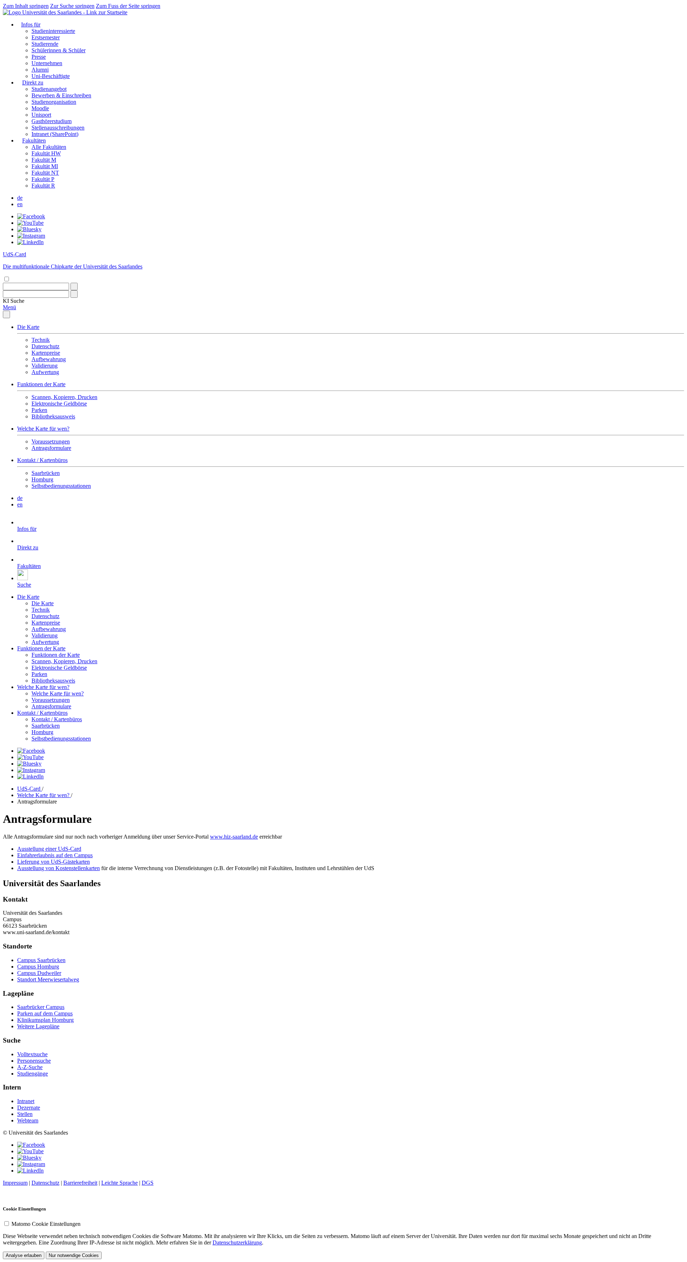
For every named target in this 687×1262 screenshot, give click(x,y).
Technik (40, 340)
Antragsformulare (51, 448)
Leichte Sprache (119, 1183)
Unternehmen (46, 63)
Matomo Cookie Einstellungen (46, 1224)
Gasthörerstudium (51, 121)
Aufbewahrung (48, 359)
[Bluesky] (29, 229)
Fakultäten (34, 140)
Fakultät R (43, 186)
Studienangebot (49, 89)
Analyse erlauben (24, 1255)
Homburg (42, 479)
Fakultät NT (45, 173)
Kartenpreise (45, 353)
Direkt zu (32, 82)
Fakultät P (42, 179)
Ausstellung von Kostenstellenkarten (58, 868)
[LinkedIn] (30, 242)
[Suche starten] (74, 286)
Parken (39, 410)
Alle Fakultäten (48, 147)
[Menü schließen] (6, 314)
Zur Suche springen (72, 6)
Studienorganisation (53, 102)
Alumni (40, 70)
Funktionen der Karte (41, 384)
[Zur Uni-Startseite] (65, 12)
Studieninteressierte (53, 31)
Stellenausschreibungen (57, 128)
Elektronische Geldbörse (59, 404)
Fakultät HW (46, 153)
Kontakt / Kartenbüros (42, 460)
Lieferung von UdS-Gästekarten (53, 862)
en (20, 204)
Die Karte (28, 327)
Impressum (15, 1183)
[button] (13, 301)
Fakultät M (43, 160)
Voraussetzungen (50, 441)
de (20, 198)
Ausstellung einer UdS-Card (49, 849)
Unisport (41, 115)
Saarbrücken (45, 473)
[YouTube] (30, 223)
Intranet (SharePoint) (54, 134)
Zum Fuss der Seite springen (128, 6)
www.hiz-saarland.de (234, 837)
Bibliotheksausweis (53, 416)
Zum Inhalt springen (26, 6)
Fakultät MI (44, 166)
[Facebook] (31, 216)
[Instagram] (31, 236)
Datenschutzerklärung (237, 1242)
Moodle (40, 108)
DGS (148, 1183)
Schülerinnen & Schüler (58, 50)
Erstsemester (45, 37)
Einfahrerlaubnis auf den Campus (55, 855)
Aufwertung (45, 372)
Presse (38, 57)
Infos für (30, 24)
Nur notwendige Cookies (74, 1255)
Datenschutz (45, 346)
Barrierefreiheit (80, 1183)
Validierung (44, 366)
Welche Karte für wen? (43, 429)
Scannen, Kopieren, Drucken (64, 397)
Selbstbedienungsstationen (61, 486)
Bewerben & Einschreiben (61, 95)
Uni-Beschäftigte (50, 76)
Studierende (44, 44)
